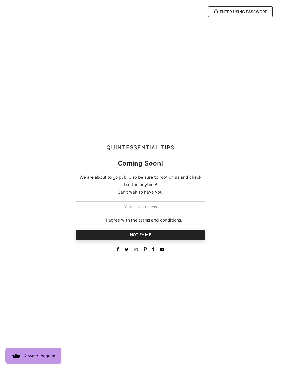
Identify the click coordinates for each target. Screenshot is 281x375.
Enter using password (243, 11)
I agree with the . (144, 220)
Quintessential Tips (140, 147)
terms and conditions (160, 220)
